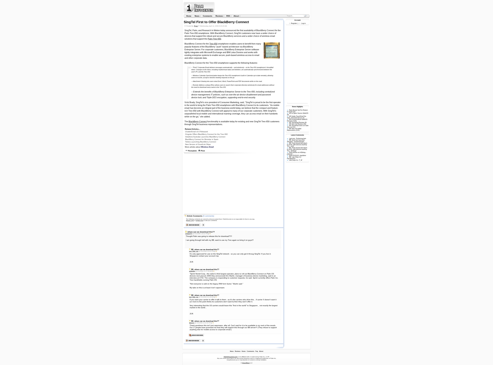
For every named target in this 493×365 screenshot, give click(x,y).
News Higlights (297, 106)
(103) (298, 130)
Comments (207, 16)
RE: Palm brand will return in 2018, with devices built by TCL (297, 144)
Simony (191, 323)
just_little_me (193, 251)
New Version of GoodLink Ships (198, 144)
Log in (303, 23)
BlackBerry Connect (198, 121)
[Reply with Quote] (210, 233)
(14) (294, 111)
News (196, 16)
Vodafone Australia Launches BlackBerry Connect (205, 137)
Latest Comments (297, 135)
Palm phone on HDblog (297, 152)
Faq (256, 351)
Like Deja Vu (293, 160)
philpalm (192, 271)
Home (188, 16)
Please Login (190, 220)
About (235, 16)
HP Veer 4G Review (296, 124)
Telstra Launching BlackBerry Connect (200, 142)
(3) (303, 118)
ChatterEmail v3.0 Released (196, 132)
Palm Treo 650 (214, 39)
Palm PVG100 (294, 155)
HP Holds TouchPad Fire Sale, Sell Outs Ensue (296, 117)
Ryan (196, 26)
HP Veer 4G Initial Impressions (294, 129)
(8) (306, 122)
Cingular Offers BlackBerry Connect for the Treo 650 (206, 134)
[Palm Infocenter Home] (199, 13)
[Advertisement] (262, 7)
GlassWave (246, 363)
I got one (292, 138)
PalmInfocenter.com (230, 357)
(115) (295, 121)
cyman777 (188, 233)
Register (294, 23)
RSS (227, 16)
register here (199, 220)
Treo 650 (213, 44)
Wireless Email (207, 147)
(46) (304, 124)
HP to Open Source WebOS (298, 113)
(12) (294, 127)
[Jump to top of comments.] (203, 341)
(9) (288, 115)
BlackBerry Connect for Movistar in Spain (201, 139)
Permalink (192, 151)
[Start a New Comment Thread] (193, 341)
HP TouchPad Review (296, 122)
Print (202, 151)
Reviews (218, 16)
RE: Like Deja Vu (295, 157)
